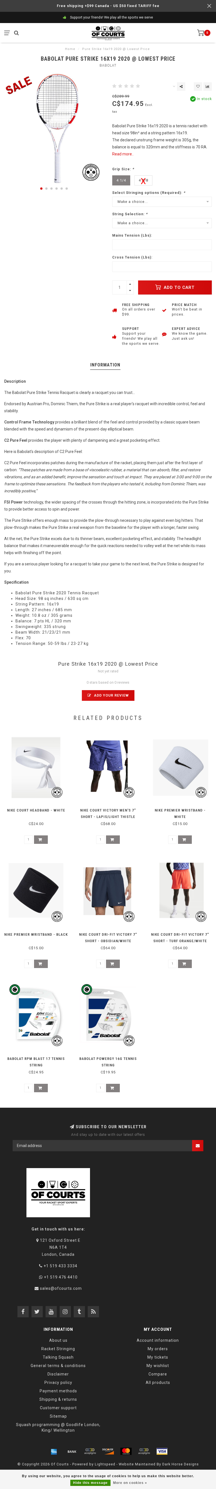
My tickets (157, 1357)
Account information (158, 1340)
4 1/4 (121, 180)
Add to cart (178, 287)
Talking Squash (58, 1357)
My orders (158, 1349)
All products (158, 1382)
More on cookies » (130, 1483)
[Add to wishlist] (198, 86)
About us (58, 1340)
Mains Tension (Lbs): (132, 235)
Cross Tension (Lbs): (132, 257)
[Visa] (162, 1451)
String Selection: (130, 214)
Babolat (108, 65)
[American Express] (54, 1451)
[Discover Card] (108, 1451)
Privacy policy (58, 1382)
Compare (157, 1374)
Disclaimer (58, 1374)
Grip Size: (123, 169)
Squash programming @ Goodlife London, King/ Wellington (58, 1427)
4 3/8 (143, 180)
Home (70, 49)
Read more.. (123, 154)
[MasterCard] (126, 1451)
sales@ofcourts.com (61, 1288)
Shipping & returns (58, 1399)
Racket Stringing (58, 1349)
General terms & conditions (58, 1365)
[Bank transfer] (72, 1451)
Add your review (111, 695)
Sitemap (58, 1416)
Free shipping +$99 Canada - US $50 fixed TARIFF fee (108, 6)
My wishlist (158, 1365)
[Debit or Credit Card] (90, 1451)
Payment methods (58, 1391)
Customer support (58, 1408)
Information (105, 365)
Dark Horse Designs (180, 1464)
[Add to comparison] (207, 86)
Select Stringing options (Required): (148, 193)
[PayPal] (144, 1451)
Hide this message (90, 1483)
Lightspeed (105, 1464)
